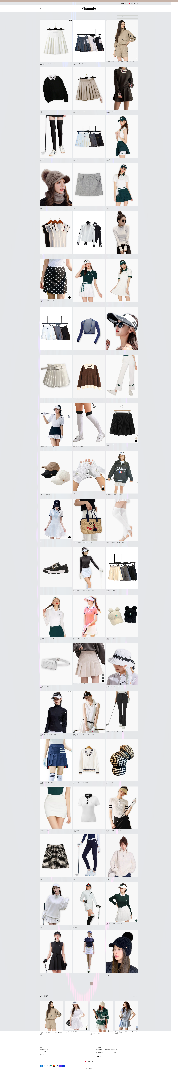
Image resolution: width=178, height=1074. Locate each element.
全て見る (135, 996)
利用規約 (41, 1047)
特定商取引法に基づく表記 (44, 1049)
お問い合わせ (42, 1054)
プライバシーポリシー (43, 1051)
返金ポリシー (42, 1052)
